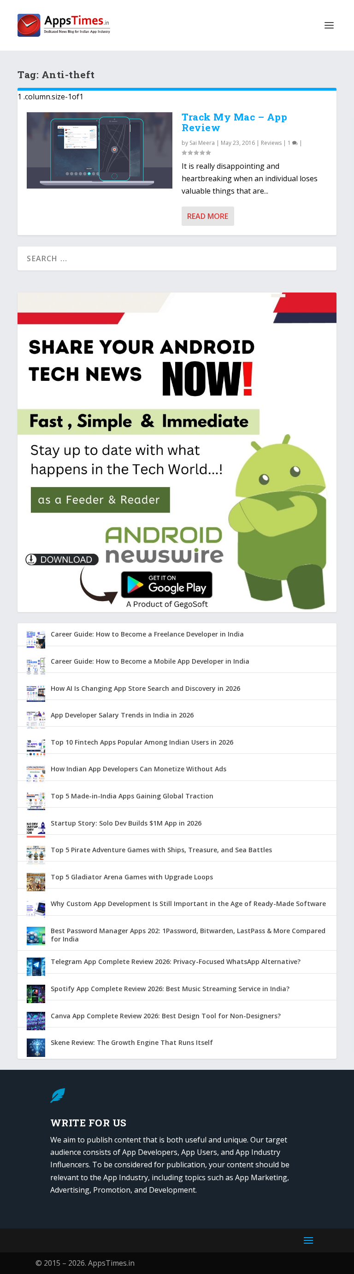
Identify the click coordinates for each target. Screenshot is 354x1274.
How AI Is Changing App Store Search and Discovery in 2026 (145, 688)
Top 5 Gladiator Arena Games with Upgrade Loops (132, 876)
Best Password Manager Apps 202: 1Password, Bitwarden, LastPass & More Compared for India (188, 934)
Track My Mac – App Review (234, 122)
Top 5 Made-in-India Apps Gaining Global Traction (132, 796)
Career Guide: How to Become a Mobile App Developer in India (150, 661)
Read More (207, 216)
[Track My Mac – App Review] (99, 150)
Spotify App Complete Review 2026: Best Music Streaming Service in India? (170, 988)
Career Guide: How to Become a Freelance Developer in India (147, 634)
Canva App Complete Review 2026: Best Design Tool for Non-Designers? (166, 1015)
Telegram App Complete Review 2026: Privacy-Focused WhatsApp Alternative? (176, 961)
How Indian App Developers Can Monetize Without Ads (138, 768)
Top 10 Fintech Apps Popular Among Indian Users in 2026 (142, 742)
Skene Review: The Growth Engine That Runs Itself (132, 1042)
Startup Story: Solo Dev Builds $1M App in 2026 (126, 823)
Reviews (271, 143)
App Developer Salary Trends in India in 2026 (122, 715)
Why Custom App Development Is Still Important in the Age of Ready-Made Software (188, 903)
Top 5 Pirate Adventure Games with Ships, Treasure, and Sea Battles (161, 849)
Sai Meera (202, 143)
